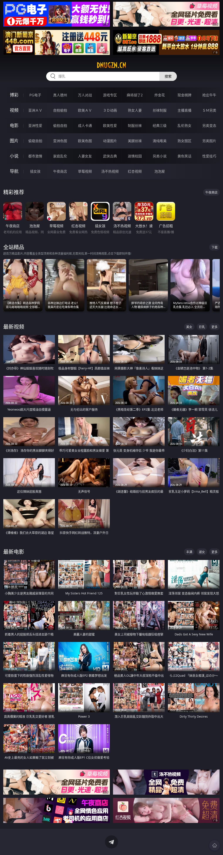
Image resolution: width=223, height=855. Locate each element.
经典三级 (160, 125)
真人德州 (60, 95)
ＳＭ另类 (209, 110)
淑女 (202, 552)
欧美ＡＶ (85, 110)
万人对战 (85, 95)
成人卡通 (85, 125)
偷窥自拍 (35, 140)
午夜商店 (60, 171)
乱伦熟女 (184, 125)
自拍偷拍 (60, 110)
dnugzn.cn (111, 65)
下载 (214, 247)
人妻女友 (85, 156)
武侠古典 (110, 156)
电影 (14, 125)
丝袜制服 (160, 110)
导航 (14, 171)
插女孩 (35, 171)
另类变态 (209, 125)
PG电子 (35, 95)
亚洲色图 (60, 140)
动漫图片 (110, 140)
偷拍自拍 (60, 125)
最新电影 (13, 551)
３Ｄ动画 (110, 110)
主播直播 (184, 110)
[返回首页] (214, 845)
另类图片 (209, 140)
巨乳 (202, 327)
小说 (14, 156)
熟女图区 (184, 140)
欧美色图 (85, 140)
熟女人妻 (135, 110)
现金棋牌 (184, 95)
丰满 (189, 552)
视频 (14, 110)
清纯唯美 (160, 140)
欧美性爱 (110, 125)
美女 (189, 327)
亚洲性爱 (35, 125)
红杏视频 (135, 171)
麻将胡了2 (135, 95)
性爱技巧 (209, 156)
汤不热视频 (110, 171)
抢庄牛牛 (209, 95)
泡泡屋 (159, 171)
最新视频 (13, 326)
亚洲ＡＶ (35, 110)
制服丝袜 (135, 125)
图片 (14, 141)
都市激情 (35, 156)
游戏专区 (110, 95)
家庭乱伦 (60, 156)
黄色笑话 (184, 156)
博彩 (14, 95)
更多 (214, 327)
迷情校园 (135, 156)
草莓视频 (85, 171)
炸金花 (159, 95)
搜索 (168, 76)
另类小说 (160, 156)
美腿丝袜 (135, 140)
